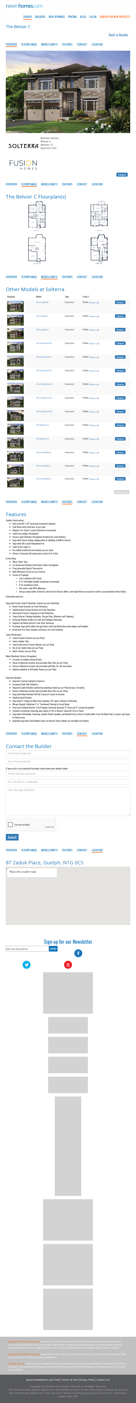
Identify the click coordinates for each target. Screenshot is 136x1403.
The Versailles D (43, 478)
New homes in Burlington (39, 1344)
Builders (40, 17)
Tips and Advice (27, 1366)
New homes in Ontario (51, 1341)
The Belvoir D (42, 438)
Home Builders (110, 1363)
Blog (83, 17)
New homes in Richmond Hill (68, 1344)
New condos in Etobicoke (107, 1354)
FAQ (57, 1379)
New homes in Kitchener (83, 1347)
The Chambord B (44, 384)
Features (67, 44)
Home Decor (68, 1366)
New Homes (56, 1363)
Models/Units (49, 44)
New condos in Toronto (52, 1354)
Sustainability (15, 1369)
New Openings (57, 17)
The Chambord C (44, 397)
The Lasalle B (42, 302)
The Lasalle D (42, 329)
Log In (92, 17)
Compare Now (122, 492)
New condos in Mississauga (80, 1354)
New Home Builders (74, 1363)
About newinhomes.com (39, 1379)
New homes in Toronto (75, 1341)
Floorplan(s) (29, 44)
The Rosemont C (44, 357)
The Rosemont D (44, 370)
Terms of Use (69, 1379)
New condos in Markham (43, 1357)
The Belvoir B (42, 425)
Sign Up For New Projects (115, 17)
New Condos (42, 1363)
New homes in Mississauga (101, 1341)
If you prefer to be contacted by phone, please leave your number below (37, 768)
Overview (11, 44)
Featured (29, 1363)
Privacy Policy (87, 1379)
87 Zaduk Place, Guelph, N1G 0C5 (44, 862)
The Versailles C (43, 465)
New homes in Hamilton (95, 1344)
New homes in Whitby (107, 1347)
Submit (12, 837)
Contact (82, 44)
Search (27, 17)
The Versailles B (43, 452)
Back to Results (118, 34)
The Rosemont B (44, 343)
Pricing (72, 17)
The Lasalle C (42, 316)
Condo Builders (93, 1363)
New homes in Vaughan (31, 1347)
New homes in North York (57, 1347)
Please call (94, 302)
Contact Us (102, 1379)
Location (97, 44)
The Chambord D (44, 411)
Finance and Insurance (48, 1366)
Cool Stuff (120, 1366)
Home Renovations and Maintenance (94, 1366)
